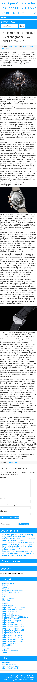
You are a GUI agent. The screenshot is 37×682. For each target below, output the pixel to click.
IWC (3, 596)
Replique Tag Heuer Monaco (13, 643)
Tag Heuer (13, 462)
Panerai (5, 604)
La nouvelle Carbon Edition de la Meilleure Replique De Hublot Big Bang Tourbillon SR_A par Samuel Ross (19, 548)
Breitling (5, 585)
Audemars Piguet (8, 583)
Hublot (4, 594)
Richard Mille (7, 645)
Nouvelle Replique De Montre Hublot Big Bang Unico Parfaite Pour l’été (17, 536)
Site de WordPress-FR (10, 668)
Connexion (6, 662)
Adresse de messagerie (9, 505)
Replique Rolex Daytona (11, 632)
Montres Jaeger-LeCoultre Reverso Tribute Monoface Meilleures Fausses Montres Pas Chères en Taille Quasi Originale (18, 553)
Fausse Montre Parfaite (11, 592)
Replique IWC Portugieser (11, 621)
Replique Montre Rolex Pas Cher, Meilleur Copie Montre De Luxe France (18, 8)
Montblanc (6, 600)
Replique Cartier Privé (10, 611)
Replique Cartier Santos (11, 613)
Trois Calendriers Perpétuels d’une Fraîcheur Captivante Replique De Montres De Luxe (19, 543)
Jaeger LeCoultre (8, 598)
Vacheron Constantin (10, 651)
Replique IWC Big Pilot (10, 619)
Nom (2, 499)
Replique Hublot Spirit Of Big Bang (15, 617)
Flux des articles (9, 664)
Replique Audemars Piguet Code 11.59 (16, 607)
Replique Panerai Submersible (13, 630)
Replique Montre (8, 623)
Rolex (4, 647)
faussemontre (27, 46)
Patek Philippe (7, 606)
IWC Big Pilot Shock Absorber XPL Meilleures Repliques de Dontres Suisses (19, 539)
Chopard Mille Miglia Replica (12, 591)
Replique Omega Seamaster (12, 624)
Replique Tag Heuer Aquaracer (13, 639)
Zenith (4, 652)
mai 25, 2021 (14, 46)
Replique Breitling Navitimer (12, 609)
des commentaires (10, 666)
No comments (6, 48)
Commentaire (5, 477)
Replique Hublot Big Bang (12, 615)
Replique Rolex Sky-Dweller (12, 636)
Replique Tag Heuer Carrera (12, 641)
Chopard (5, 589)
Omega (5, 602)
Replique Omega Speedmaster (13, 626)
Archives (3, 573)
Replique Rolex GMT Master (12, 634)
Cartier (4, 587)
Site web (3, 511)
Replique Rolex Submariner (12, 637)
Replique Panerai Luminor (12, 628)
